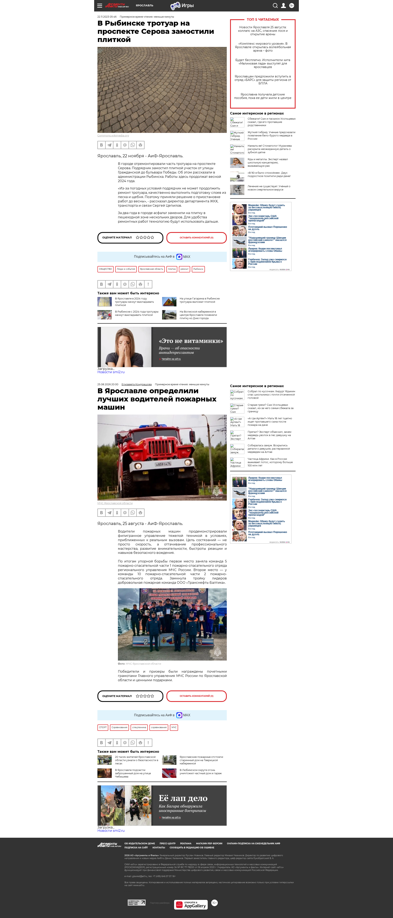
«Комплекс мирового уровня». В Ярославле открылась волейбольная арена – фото (263, 47)
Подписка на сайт (136, 847)
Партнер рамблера (159, 903)
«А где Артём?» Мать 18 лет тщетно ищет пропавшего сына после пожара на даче (270, 421)
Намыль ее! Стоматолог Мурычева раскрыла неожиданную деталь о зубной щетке (270, 149)
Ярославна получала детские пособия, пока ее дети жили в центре (262, 96)
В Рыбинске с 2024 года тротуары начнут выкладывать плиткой (136, 313)
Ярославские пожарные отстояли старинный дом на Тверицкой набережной (201, 760)
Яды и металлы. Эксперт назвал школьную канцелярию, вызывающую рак (268, 162)
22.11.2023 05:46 (106, 16)
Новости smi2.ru (111, 372)
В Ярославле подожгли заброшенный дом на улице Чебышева (133, 773)
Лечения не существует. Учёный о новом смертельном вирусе (269, 188)
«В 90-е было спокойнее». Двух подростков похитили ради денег (269, 174)
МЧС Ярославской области (115, 503)
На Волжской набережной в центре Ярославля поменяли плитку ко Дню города (198, 315)
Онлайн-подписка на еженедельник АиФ (253, 843)
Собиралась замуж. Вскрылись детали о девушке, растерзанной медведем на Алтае (269, 448)
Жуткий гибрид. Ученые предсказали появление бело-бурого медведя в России (271, 135)
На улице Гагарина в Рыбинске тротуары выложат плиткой (200, 300)
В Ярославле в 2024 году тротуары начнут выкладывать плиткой (134, 302)
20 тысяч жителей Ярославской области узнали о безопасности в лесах (136, 760)
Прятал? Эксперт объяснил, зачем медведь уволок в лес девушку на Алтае (269, 435)
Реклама (185, 843)
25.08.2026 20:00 (107, 384)
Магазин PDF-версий (209, 843)
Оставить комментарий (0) (196, 237)
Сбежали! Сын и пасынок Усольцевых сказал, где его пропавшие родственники (272, 122)
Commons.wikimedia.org (113, 135)
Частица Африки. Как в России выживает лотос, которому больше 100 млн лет (270, 462)
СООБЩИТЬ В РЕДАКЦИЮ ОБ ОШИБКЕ (192, 847)
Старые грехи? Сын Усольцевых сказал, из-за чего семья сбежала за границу (271, 408)
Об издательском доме (139, 843)
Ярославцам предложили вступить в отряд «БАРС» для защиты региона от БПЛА (263, 80)
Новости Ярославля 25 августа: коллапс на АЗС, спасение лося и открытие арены (263, 31)
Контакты (158, 847)
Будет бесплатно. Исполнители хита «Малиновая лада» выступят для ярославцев (262, 63)
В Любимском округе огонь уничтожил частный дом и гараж (201, 771)
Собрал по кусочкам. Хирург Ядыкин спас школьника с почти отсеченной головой (271, 394)
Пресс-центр (167, 843)
